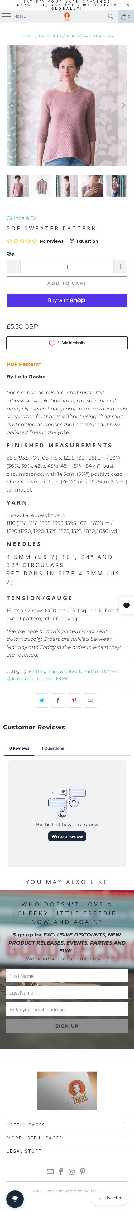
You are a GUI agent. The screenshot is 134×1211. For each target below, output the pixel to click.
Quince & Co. (22, 218)
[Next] (123, 105)
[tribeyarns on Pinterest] (83, 1172)
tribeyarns (55, 1191)
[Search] (111, 16)
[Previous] (11, 105)
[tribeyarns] (67, 16)
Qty (10, 253)
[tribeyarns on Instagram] (72, 1172)
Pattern (110, 671)
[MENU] (3, 16)
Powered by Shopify (84, 1191)
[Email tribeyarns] (50, 1172)
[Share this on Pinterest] (74, 700)
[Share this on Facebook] (58, 700)
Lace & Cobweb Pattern (74, 671)
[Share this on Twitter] (41, 700)
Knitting (38, 671)
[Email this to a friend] (90, 700)
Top (40, 678)
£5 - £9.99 (56, 678)
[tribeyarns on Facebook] (61, 1172)
